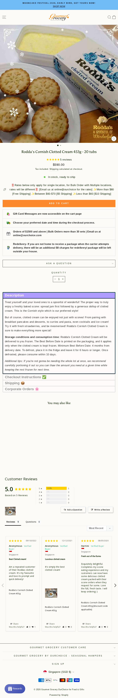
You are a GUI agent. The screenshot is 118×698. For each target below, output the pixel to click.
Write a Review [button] (102, 509)
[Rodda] (10, 511)
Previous (2, 583)
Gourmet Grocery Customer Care (58, 647)
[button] (59, 295)
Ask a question (59, 263)
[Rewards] (15, 688)
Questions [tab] (31, 521)
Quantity (59, 273)
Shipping (53, 169)
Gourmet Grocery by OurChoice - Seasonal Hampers (58, 656)
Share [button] (15, 624)
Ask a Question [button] (74, 509)
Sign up (58, 664)
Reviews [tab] (10, 521)
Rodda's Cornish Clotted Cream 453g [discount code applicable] (94, 606)
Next (115, 583)
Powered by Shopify (58, 695)
